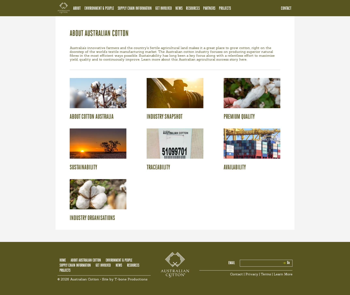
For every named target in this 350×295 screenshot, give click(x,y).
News (178, 8)
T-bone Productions (131, 279)
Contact (286, 8)
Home (63, 261)
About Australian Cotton (86, 261)
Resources (193, 8)
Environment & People (99, 8)
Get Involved (163, 8)
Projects (225, 8)
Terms (266, 274)
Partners (209, 8)
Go (288, 263)
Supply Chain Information (135, 8)
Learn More (283, 274)
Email (231, 263)
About (77, 8)
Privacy (251, 274)
